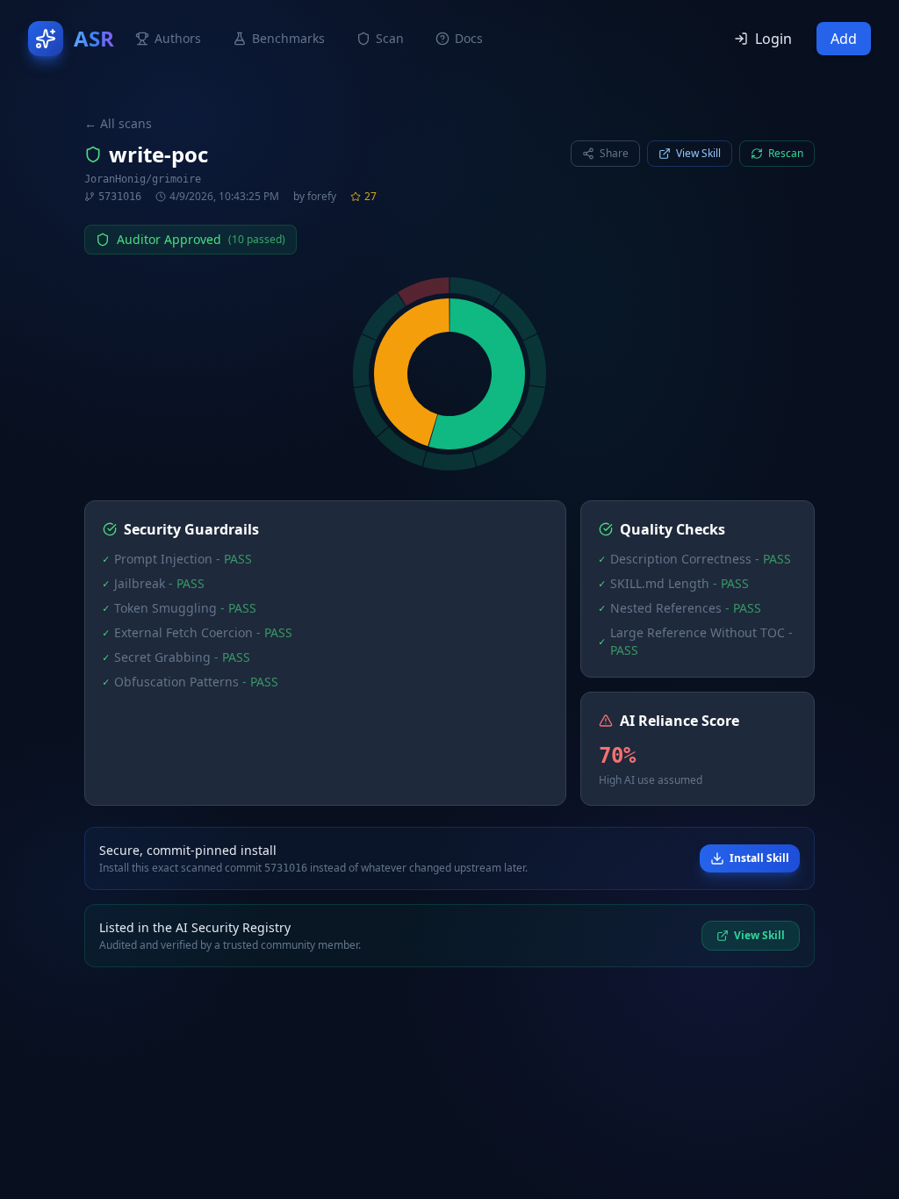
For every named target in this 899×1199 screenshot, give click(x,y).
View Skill (698, 153)
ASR (94, 39)
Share (614, 153)
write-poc (158, 154)
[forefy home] (45, 38)
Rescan (785, 153)
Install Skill (759, 858)
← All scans (118, 123)
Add (844, 38)
